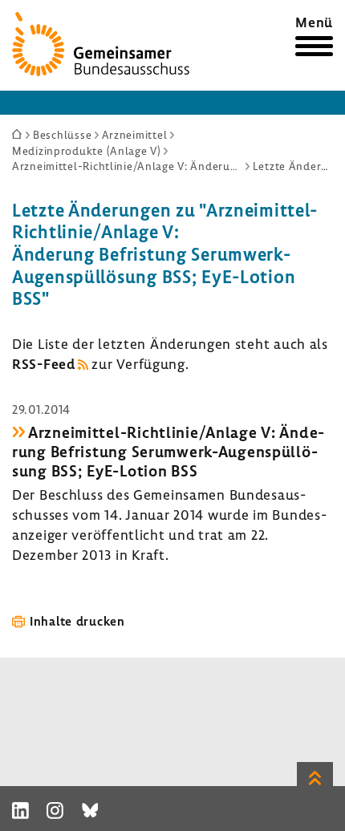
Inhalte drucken (77, 621)
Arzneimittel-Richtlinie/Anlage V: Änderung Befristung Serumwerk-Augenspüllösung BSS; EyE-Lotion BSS (168, 451)
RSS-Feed (43, 363)
